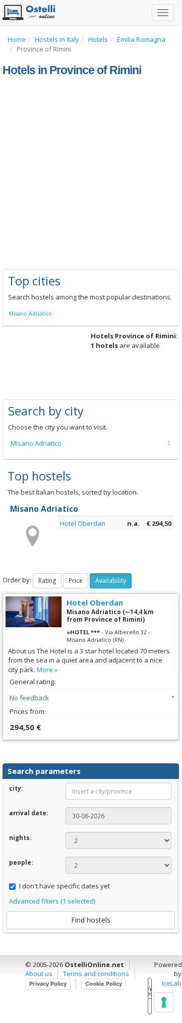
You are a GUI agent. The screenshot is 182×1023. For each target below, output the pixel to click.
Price (76, 580)
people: (21, 862)
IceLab (171, 983)
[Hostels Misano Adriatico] (32, 535)
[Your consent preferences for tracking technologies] (163, 1002)
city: (16, 788)
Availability (110, 580)
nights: (20, 837)
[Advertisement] (90, 173)
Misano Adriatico (30, 313)
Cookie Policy (103, 983)
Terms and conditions (96, 973)
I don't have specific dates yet (64, 885)
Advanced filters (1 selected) (52, 901)
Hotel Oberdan (82, 523)
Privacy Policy (48, 983)
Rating (47, 580)
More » (47, 669)
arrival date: (28, 813)
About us (38, 973)
